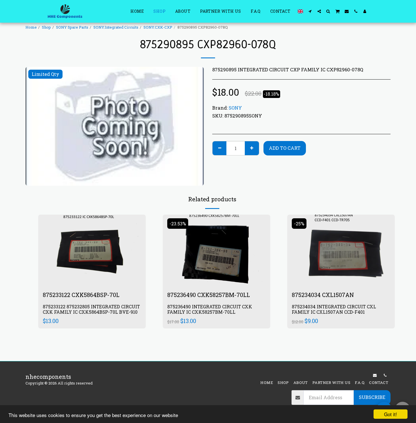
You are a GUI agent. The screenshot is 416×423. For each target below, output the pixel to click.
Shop (46, 27)
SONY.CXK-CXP (157, 27)
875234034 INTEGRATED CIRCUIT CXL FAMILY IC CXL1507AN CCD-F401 (334, 309)
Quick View (92, 267)
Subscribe (372, 397)
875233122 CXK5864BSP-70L (81, 294)
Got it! (390, 414)
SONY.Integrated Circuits (115, 27)
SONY (235, 108)
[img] (92, 250)
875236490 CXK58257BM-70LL (208, 294)
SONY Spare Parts (72, 27)
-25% (299, 224)
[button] (310, 11)
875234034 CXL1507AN (323, 294)
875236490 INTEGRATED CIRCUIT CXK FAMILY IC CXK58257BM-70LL (209, 309)
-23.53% (178, 224)
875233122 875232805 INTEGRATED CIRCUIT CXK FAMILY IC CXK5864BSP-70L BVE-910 (91, 309)
